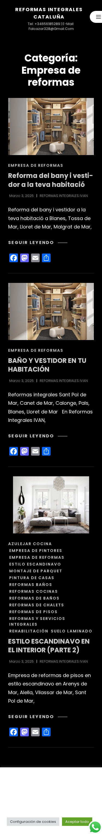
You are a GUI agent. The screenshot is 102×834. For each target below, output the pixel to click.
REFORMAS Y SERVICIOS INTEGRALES (37, 621)
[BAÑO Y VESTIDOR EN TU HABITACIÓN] (51, 311)
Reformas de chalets (36, 605)
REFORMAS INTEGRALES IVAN (64, 195)
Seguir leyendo (37, 242)
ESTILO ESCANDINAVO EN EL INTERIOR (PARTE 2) (49, 646)
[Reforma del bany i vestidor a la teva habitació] (51, 126)
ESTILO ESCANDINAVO (35, 564)
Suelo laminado (71, 631)
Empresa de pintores (35, 550)
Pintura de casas (31, 577)
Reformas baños (30, 584)
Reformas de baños (34, 598)
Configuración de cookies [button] (33, 821)
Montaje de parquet (35, 571)
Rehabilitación (28, 631)
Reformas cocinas (33, 591)
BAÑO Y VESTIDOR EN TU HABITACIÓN (47, 365)
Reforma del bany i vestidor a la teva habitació (50, 180)
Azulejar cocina (30, 543)
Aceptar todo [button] (77, 821)
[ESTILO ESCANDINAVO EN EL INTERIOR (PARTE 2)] (51, 504)
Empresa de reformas (35, 165)
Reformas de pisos (33, 611)
